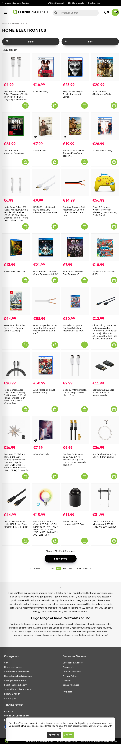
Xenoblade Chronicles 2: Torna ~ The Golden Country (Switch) (15, 328)
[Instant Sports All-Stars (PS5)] (105, 247)
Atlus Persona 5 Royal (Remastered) (44, 391)
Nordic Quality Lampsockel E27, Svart (74, 523)
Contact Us (68, 667)
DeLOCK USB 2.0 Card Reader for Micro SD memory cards (103, 393)
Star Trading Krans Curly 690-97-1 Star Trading (104, 455)
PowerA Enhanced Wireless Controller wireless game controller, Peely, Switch (105, 211)
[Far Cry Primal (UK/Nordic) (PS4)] (105, 67)
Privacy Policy (70, 676)
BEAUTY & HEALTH (12, 693)
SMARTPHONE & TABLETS (15, 680)
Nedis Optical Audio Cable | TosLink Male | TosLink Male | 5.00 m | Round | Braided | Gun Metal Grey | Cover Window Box (15, 397)
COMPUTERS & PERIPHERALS (16, 671)
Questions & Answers (73, 662)
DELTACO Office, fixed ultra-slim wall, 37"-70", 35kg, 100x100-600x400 (105, 524)
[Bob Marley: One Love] (16, 247)
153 (52, 568)
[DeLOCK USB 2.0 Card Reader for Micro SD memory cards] (105, 365)
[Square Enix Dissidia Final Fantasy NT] (75, 247)
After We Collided (41, 454)
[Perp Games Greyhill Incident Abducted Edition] (75, 67)
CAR (6, 662)
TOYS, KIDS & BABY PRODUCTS (17, 689)
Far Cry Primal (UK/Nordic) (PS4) (102, 92)
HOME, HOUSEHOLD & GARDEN (18, 676)
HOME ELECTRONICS (18, 24)
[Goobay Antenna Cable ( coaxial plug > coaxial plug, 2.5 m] (75, 365)
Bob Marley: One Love (14, 271)
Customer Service (20, 3)
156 (70, 568)
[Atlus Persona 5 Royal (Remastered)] (46, 365)
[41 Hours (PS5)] (46, 67)
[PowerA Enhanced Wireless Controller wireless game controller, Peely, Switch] (105, 182)
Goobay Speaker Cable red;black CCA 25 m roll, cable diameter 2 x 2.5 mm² (74, 211)
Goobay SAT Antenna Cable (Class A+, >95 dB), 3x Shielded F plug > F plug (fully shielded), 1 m (16, 95)
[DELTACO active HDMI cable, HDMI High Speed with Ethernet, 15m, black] (16, 497)
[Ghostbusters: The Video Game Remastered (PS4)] (46, 247)
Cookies (67, 680)
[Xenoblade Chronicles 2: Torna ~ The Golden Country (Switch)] (16, 301)
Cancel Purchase (71, 685)
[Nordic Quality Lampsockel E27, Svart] (75, 497)
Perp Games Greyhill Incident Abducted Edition (73, 94)
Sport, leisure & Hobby (15, 685)
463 (79, 568)
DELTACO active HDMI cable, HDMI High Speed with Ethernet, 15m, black (16, 524)
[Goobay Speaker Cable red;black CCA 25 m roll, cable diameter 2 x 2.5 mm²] (75, 182)
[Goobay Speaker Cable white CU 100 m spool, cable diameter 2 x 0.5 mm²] (46, 301)
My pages (6, 3)
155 (64, 568)
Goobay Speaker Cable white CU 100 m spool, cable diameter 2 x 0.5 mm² (45, 329)
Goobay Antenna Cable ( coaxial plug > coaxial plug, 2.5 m (75, 393)
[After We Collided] (46, 430)
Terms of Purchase (72, 671)
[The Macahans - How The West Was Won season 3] (75, 126)
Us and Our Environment (16, 715)
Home (4, 24)
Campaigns (10, 698)
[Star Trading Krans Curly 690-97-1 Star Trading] (105, 430)
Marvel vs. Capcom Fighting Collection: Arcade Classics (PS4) (73, 328)
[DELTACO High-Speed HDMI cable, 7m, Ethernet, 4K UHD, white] (46, 182)
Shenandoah (39, 150)
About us (8, 711)
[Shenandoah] (46, 126)
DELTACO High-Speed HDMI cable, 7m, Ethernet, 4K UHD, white (45, 210)
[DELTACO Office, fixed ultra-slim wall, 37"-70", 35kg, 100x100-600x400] (105, 497)
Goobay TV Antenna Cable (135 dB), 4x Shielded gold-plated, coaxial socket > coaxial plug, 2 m (74, 459)
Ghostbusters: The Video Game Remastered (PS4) (45, 272)
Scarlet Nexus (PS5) (102, 150)
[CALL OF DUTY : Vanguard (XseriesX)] (16, 126)
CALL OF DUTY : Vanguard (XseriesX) (14, 152)
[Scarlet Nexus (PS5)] (105, 126)
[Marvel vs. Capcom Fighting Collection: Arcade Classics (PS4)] (75, 301)
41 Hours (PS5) (40, 91)
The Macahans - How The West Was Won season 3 (73, 153)
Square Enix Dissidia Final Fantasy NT (73, 272)
